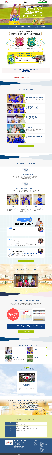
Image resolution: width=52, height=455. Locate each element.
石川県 (21, 428)
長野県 (28, 428)
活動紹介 (22, 27)
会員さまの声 (43, 27)
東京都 (17, 426)
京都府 (17, 430)
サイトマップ (41, 451)
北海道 (17, 422)
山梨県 (26, 428)
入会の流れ (35, 446)
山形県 (24, 424)
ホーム (9, 27)
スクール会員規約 (42, 443)
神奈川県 (27, 426)
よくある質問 (36, 27)
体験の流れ (29, 27)
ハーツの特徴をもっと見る (26, 145)
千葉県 (24, 426)
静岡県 (33, 428)
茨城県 (19, 426)
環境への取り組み (42, 449)
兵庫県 (24, 430)
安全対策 (41, 442)
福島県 (26, 424)
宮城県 (21, 424)
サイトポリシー (42, 448)
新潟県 (17, 428)
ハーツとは (15, 27)
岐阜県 (31, 428)
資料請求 (40, 0)
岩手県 (19, 424)
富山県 (19, 428)
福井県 (24, 428)
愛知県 (36, 428)
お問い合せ (41, 450)
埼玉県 (21, 426)
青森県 (17, 424)
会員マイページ (44, 0)
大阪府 (19, 430)
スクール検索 (42, 2)
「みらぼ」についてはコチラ (26, 331)
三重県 (21, 430)
